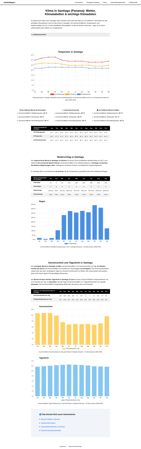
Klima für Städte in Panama (50, 419)
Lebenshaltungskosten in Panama (53, 426)
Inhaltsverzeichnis (39, 34)
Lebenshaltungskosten (117, 2)
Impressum (63, 446)
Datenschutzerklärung (75, 446)
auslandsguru (9, 2)
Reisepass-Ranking (93, 2)
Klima (105, 2)
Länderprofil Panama (48, 423)
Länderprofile (133, 2)
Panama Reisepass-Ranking (51, 430)
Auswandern (79, 2)
